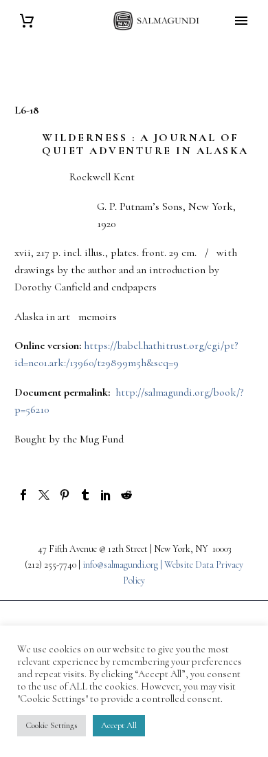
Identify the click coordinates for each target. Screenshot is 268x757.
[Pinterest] (64, 494)
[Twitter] (43, 494)
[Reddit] (126, 494)
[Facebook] (23, 494)
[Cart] (26, 21)
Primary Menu (241, 20)
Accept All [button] (119, 725)
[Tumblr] (85, 494)
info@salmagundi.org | (123, 565)
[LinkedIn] (105, 494)
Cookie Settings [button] (51, 725)
